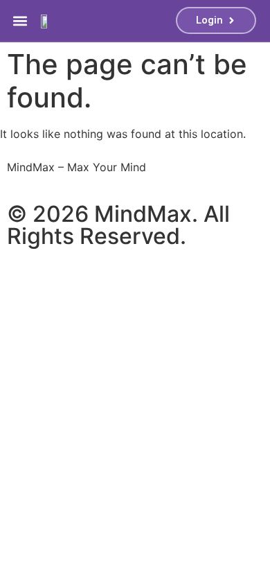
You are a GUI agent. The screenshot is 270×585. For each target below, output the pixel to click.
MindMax (143, 213)
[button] (20, 20)
